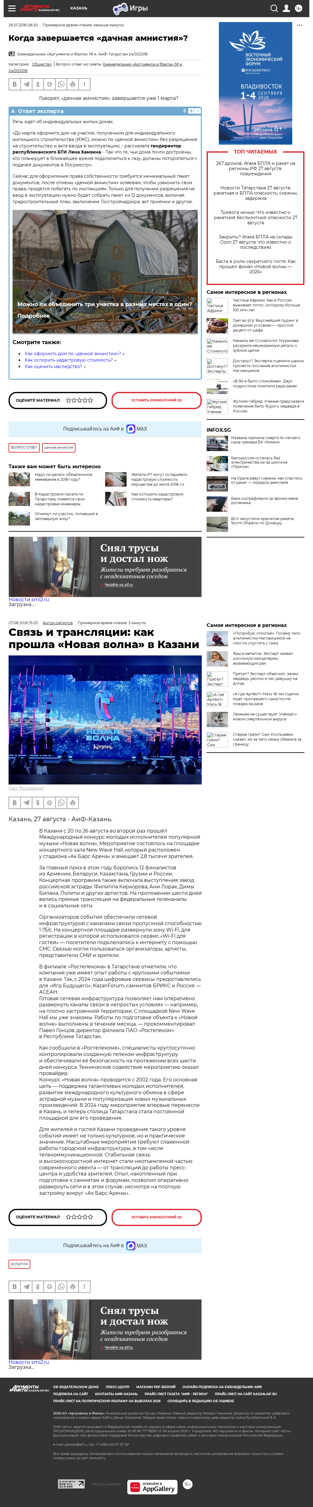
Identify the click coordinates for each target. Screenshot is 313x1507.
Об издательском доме (76, 1387)
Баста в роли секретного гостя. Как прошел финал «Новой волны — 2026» (256, 267)
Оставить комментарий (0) (156, 400)
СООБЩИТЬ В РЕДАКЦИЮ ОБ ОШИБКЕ (201, 1401)
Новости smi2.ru (29, 599)
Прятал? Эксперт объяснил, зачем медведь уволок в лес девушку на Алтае (265, 678)
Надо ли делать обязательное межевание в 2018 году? (63, 477)
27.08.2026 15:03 (23, 623)
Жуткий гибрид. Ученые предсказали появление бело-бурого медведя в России (268, 406)
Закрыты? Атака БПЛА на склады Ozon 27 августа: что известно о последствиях (256, 242)
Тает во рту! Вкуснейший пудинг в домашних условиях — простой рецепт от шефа (265, 325)
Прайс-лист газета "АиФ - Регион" (176, 1394)
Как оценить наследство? (53, 366)
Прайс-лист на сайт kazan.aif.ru (246, 1394)
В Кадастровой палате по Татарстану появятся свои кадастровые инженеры (60, 499)
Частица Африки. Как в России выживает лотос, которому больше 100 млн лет (266, 305)
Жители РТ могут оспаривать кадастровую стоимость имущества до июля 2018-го (159, 479)
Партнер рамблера (105, 1484)
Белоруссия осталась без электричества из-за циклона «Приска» (259, 462)
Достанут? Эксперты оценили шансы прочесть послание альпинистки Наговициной (268, 366)
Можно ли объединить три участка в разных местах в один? (104, 304)
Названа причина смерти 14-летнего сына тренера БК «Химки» (265, 440)
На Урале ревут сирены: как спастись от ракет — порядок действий (266, 480)
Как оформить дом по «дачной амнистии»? (73, 353)
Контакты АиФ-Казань (116, 1394)
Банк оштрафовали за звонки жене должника (264, 500)
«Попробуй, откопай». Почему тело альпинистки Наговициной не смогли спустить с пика (266, 638)
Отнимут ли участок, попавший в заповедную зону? (66, 516)
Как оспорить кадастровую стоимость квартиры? (157, 496)
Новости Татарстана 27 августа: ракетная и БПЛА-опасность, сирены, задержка (256, 193)
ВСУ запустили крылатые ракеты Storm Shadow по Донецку (262, 521)
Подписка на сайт (70, 1394)
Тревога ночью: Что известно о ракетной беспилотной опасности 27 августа (255, 218)
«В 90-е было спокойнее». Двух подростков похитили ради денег (265, 383)
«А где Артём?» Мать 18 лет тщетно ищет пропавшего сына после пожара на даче (266, 699)
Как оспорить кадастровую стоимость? (69, 360)
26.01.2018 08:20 (23, 25)
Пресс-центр (117, 1387)
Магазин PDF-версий (155, 1387)
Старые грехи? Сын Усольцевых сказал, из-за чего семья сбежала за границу (267, 739)
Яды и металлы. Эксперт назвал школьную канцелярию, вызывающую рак (263, 658)
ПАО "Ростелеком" (26, 788)
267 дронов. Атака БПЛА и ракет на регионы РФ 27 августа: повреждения (255, 169)
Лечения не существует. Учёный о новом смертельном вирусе (265, 716)
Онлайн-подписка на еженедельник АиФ (222, 1387)
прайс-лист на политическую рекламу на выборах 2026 (106, 1401)
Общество (42, 64)
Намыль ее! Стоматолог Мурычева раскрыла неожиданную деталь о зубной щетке (266, 345)
